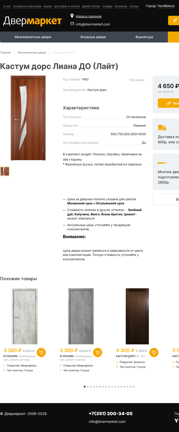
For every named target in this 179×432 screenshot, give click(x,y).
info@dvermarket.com (93, 24)
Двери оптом (91, 6)
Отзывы (107, 6)
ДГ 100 (140, 356)
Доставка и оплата (67, 6)
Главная (5, 52)
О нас (7, 6)
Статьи (134, 6)
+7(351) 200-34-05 (111, 413)
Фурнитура (144, 37)
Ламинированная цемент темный (76, 357)
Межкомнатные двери (33, 37)
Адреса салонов (88, 16)
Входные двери (93, 37)
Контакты (121, 6)
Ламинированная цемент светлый (20, 357)
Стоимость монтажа (27, 6)
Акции (47, 6)
